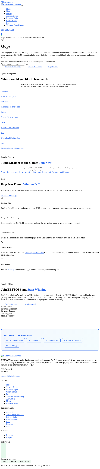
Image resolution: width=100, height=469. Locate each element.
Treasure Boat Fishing (15, 25)
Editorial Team (12, 403)
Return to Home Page (13, 67)
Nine (8, 11)
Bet (7, 23)
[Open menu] (22, 5)
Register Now (53, 67)
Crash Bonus (11, 20)
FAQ (8, 422)
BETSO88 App (11, 346)
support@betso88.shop (34, 252)
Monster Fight (12, 18)
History (9, 13)
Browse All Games (35, 67)
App (8, 426)
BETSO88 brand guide (14, 340)
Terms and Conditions (15, 415)
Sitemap (11, 270)
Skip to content (7, 2)
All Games (10, 399)
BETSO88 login (34, 340)
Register (10, 30)
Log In (4, 30)
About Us (10, 412)
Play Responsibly (13, 419)
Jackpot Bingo (12, 16)
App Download (30, 304)
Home (8, 9)
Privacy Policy (12, 417)
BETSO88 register (52, 340)
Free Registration (11, 304)
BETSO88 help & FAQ (72, 340)
